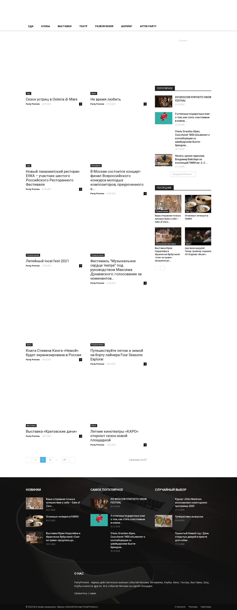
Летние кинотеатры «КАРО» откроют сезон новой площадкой (114, 435)
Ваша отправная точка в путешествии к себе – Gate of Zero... (168, 218)
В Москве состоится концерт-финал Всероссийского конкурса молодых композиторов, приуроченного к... (116, 180)
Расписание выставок (166, 244)
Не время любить (105, 99)
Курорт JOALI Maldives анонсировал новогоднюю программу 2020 (191, 502)
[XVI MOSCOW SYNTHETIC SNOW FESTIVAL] (163, 101)
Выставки (64, 26)
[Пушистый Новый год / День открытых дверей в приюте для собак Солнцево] (163, 540)
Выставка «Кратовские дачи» (51, 431)
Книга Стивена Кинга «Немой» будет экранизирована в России (53, 352)
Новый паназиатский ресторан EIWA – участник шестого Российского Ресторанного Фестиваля (52, 178)
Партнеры (206, 606)
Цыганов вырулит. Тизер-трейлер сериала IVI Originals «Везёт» (198, 251)
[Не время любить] (118, 67)
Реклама (193, 606)
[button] (207, 26)
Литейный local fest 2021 (47, 261)
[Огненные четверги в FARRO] (198, 204)
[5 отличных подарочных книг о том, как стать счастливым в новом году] (163, 118)
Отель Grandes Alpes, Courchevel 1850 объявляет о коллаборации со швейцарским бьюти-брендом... (192, 138)
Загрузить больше (182, 174)
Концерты (96, 165)
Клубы (45, 26)
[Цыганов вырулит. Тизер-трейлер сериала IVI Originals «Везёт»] (198, 236)
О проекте (180, 606)
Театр (83, 26)
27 (65, 459)
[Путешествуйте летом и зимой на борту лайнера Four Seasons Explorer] (118, 318)
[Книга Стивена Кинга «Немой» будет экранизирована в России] (54, 318)
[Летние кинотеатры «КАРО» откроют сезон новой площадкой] (118, 399)
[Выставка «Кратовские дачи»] (54, 399)
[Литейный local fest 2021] (54, 228)
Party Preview (33, 104)
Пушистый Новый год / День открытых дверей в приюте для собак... (192, 537)
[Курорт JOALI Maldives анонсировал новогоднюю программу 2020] (163, 506)
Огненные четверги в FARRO (62, 516)
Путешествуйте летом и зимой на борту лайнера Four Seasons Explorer (116, 354)
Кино (93, 93)
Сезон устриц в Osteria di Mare (51, 99)
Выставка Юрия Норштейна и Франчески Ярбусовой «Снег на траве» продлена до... (167, 254)
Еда (30, 26)
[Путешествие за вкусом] (163, 521)
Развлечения (104, 26)
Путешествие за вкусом (189, 516)
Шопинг (126, 26)
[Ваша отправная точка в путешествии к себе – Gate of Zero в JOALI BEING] (168, 204)
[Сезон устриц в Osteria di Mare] (54, 67)
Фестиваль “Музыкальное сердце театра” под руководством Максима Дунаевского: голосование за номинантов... (116, 269)
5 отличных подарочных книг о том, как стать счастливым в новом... (192, 117)
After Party (148, 26)
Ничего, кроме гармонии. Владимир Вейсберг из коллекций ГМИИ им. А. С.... (191, 159)
